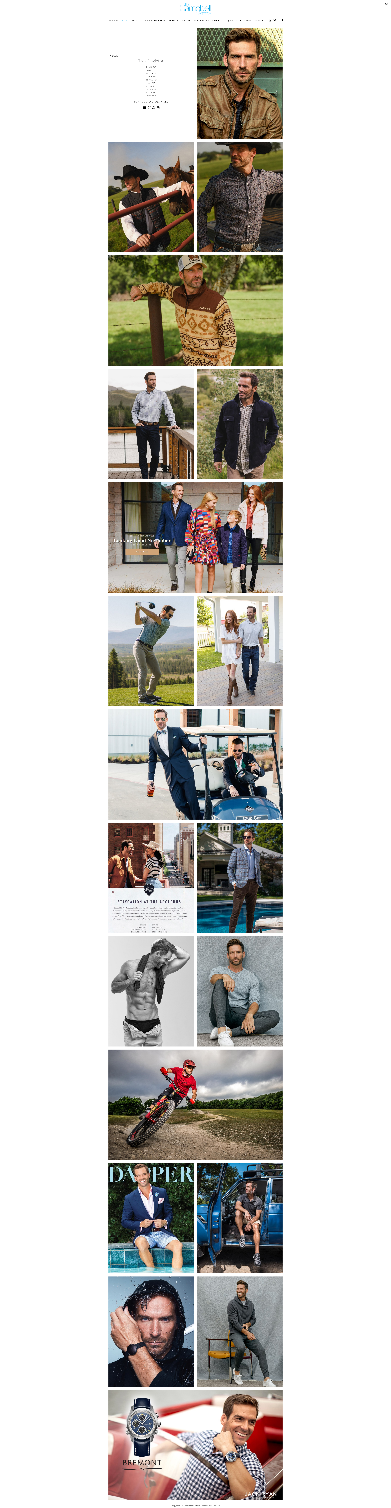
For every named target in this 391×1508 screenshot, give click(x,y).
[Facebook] (279, 20)
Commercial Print (154, 20)
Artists (173, 20)
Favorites (218, 20)
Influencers (201, 20)
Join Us (232, 20)
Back (114, 55)
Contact (260, 20)
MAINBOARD (215, 1505)
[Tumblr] (282, 20)
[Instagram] (270, 20)
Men (124, 20)
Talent (134, 20)
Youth (186, 20)
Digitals (154, 101)
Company (245, 20)
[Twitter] (274, 20)
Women (113, 20)
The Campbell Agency (195, 9)
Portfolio (141, 101)
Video (164, 101)
